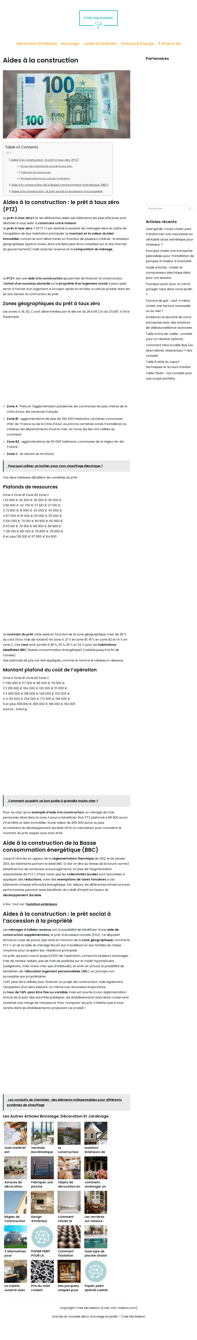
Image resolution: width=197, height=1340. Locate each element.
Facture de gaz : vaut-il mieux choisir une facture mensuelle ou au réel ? (168, 305)
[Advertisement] (170, 131)
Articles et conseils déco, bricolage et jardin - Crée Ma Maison (98, 1316)
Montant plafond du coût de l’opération (45, 178)
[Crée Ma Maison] (98, 18)
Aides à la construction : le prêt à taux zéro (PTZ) (45, 160)
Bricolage (70, 43)
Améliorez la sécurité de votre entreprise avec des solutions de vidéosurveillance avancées (169, 322)
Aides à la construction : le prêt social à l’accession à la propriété (57, 191)
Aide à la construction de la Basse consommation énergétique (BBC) (60, 185)
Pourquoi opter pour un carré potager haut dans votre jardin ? (169, 289)
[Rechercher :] (170, 208)
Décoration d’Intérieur (37, 43)
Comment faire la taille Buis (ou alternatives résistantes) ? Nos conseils (169, 350)
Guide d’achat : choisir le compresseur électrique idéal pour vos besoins (168, 272)
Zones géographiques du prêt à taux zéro (46, 166)
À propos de (169, 43)
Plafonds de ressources (36, 172)
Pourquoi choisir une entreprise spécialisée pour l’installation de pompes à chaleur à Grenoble (170, 256)
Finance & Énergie (137, 43)
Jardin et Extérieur (100, 43)
